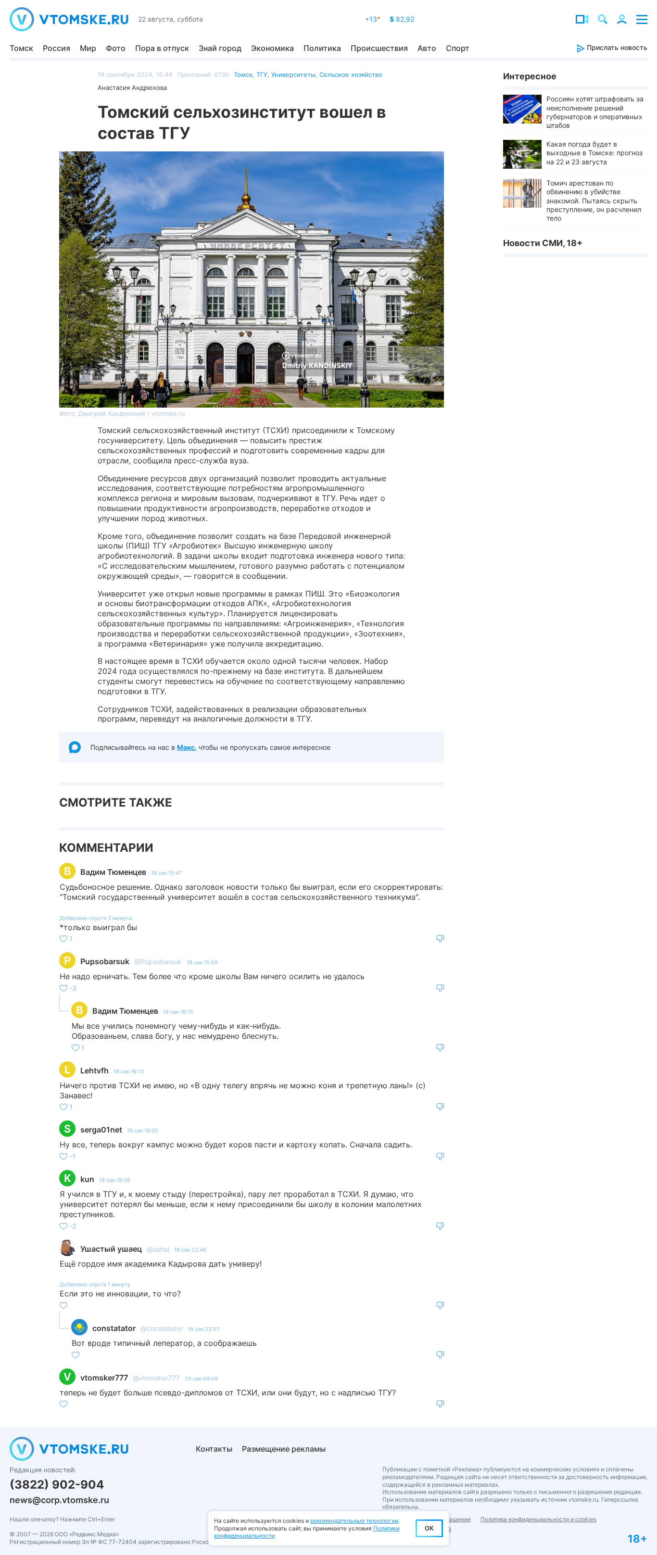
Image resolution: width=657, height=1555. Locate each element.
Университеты (293, 74)
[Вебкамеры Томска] (582, 19)
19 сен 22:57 (203, 1329)
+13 (372, 19)
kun (87, 1179)
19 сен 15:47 (166, 873)
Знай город (220, 48)
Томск (21, 48)
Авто (426, 48)
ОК (429, 1528)
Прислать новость (616, 47)
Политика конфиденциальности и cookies (538, 1519)
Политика (322, 48)
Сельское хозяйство (350, 74)
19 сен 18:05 (142, 1130)
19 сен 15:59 (202, 962)
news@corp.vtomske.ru (59, 1500)
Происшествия (379, 48)
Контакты (214, 1449)
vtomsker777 (104, 1377)
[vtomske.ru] (69, 19)
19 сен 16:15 (178, 1011)
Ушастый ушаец (111, 1249)
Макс (186, 747)
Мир (88, 48)
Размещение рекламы (284, 1449)
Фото (116, 48)
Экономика (272, 48)
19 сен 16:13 (129, 1071)
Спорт (457, 48)
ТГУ (261, 74)
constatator (114, 1328)
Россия (56, 48)
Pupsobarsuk (104, 961)
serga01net (101, 1129)
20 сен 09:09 (201, 1378)
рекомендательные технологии (354, 1520)
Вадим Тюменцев (113, 872)
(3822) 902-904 (57, 1485)
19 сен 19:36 (114, 1180)
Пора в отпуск (162, 48)
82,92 (402, 19)
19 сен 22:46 (190, 1249)
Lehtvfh (94, 1070)
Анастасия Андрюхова (132, 87)
